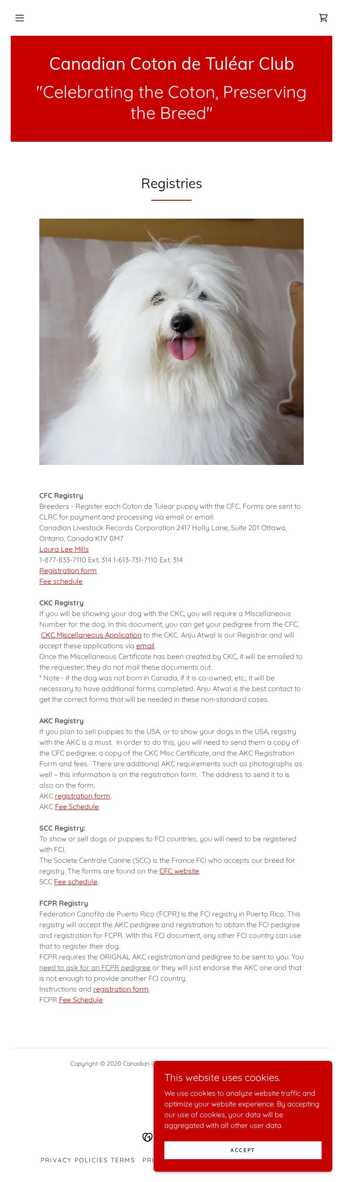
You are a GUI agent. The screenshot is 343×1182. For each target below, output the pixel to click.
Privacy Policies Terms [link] (88, 1160)
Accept (242, 1150)
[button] (20, 18)
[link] (323, 18)
